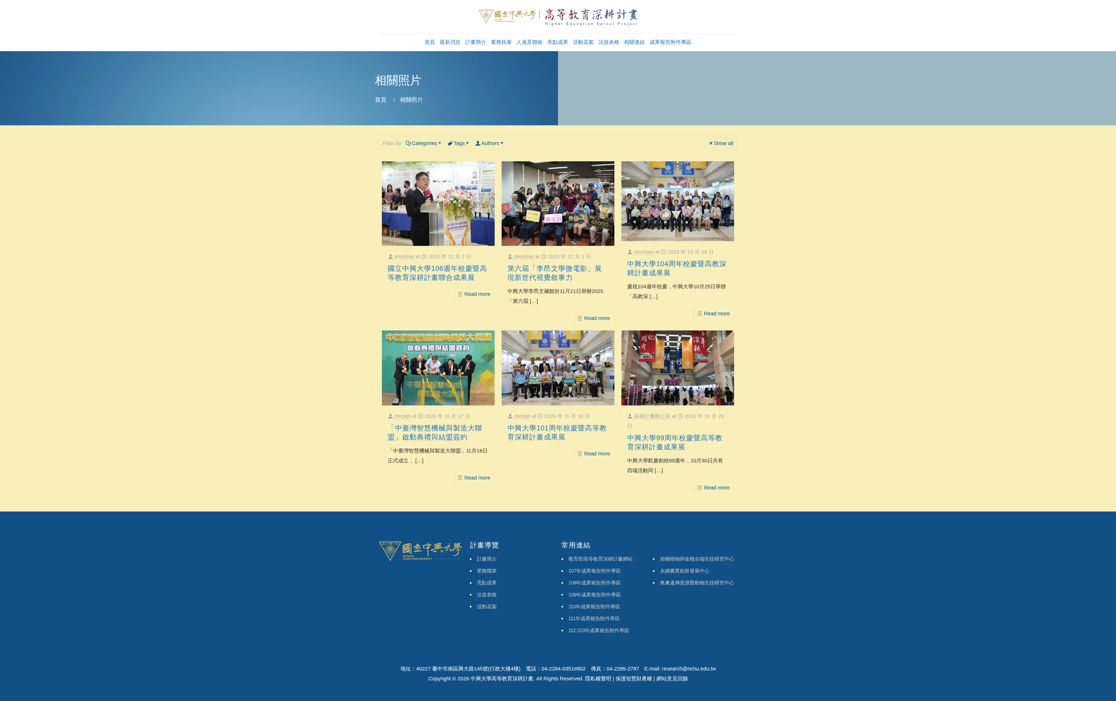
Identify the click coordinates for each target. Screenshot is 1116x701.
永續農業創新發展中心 (684, 571)
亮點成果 (487, 583)
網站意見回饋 (672, 679)
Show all (723, 143)
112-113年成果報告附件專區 (598, 630)
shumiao (404, 257)
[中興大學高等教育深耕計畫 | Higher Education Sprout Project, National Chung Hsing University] (558, 16)
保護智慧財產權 (634, 679)
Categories (424, 143)
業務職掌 (487, 571)
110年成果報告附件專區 (594, 606)
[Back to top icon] (1088, 689)
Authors (490, 143)
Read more (477, 294)
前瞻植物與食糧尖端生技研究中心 (697, 559)
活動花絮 (487, 606)
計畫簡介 (487, 559)
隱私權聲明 (598, 679)
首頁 (381, 99)
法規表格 (487, 595)
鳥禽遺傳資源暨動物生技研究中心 (697, 583)
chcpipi (402, 416)
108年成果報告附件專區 (594, 583)
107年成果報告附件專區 (594, 571)
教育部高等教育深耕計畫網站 (600, 559)
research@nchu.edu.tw (689, 669)
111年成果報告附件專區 (594, 618)
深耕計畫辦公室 (652, 416)
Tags (459, 143)
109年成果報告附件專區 (594, 595)
